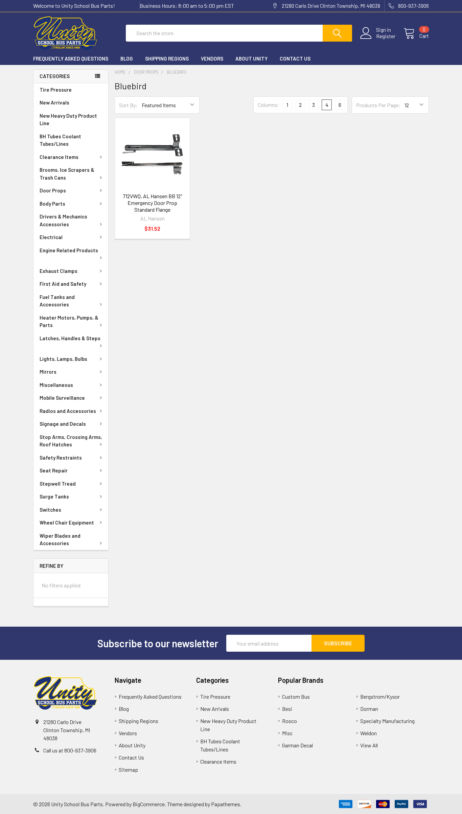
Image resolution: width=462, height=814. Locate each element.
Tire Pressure (56, 90)
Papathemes (225, 804)
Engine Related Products (69, 250)
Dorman (369, 708)
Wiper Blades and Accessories (60, 539)
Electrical (51, 237)
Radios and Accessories (68, 411)
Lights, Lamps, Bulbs (63, 359)
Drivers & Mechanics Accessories (63, 220)
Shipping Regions (167, 58)
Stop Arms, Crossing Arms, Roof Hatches (71, 441)
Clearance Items (59, 157)
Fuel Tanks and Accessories (57, 301)
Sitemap (128, 769)
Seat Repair (54, 470)
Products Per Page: (378, 105)
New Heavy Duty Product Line (68, 119)
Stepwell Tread (58, 484)
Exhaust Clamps (58, 271)
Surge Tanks (54, 496)
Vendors (212, 58)
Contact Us (295, 58)
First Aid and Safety (63, 284)
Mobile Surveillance (62, 398)
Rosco (289, 721)
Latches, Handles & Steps (70, 338)
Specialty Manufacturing (387, 721)
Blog (126, 58)
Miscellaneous (56, 385)
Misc (287, 733)
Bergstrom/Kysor (380, 696)
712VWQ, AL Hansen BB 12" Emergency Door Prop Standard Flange (152, 203)
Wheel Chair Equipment (67, 522)
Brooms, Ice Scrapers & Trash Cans (67, 174)
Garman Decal (297, 745)
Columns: (268, 104)
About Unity (251, 58)
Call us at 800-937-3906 (69, 750)
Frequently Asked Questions (70, 58)
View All (369, 745)
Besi (287, 708)
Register (385, 36)
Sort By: (128, 105)
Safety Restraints (61, 458)
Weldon (368, 733)
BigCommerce (149, 804)
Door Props (53, 190)
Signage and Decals (63, 424)
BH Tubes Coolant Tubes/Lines (60, 140)
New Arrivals (54, 102)
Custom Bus (296, 696)
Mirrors (48, 372)
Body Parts (52, 204)
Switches (50, 510)
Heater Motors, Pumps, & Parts (69, 321)
